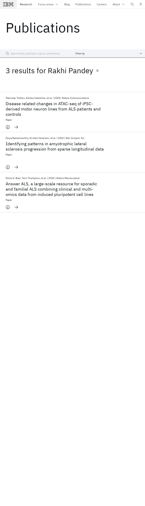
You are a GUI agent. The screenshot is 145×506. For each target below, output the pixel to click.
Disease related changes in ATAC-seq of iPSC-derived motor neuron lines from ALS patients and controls (53, 109)
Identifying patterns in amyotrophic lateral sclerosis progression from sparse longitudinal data (55, 146)
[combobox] (108, 53)
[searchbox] (36, 53)
